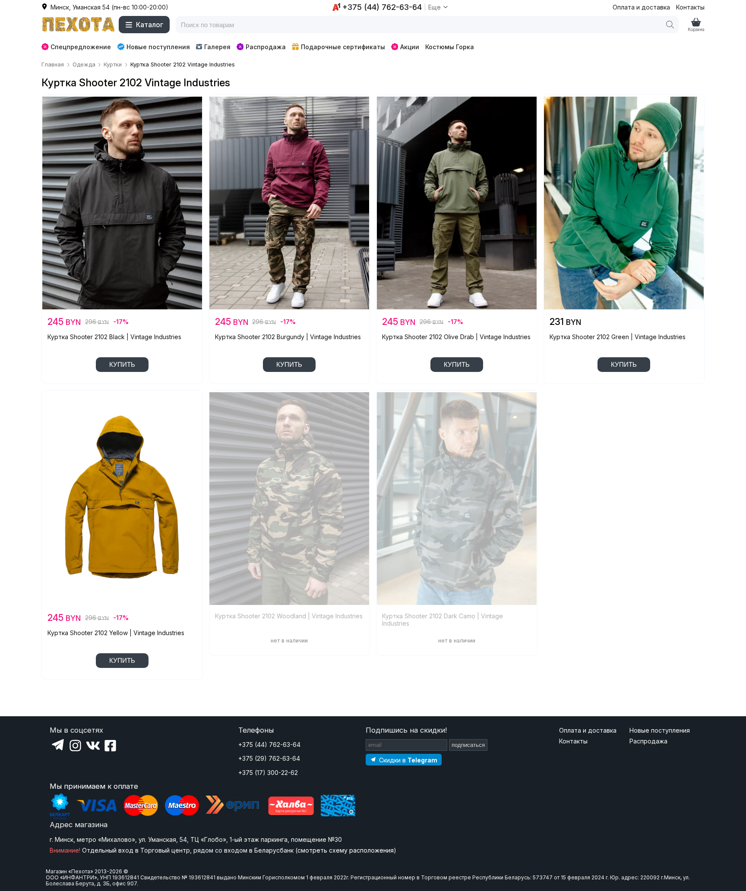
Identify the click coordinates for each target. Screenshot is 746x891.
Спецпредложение (81, 46)
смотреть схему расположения (345, 850)
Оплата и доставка (641, 7)
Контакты (690, 7)
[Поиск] (670, 24)
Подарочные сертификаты (343, 46)
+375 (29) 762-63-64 (269, 758)
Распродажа (266, 46)
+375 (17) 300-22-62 (268, 772)
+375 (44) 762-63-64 (269, 744)
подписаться (468, 745)
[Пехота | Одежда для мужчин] (78, 24)
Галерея (217, 46)
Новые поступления (158, 46)
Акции (409, 46)
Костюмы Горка (449, 46)
